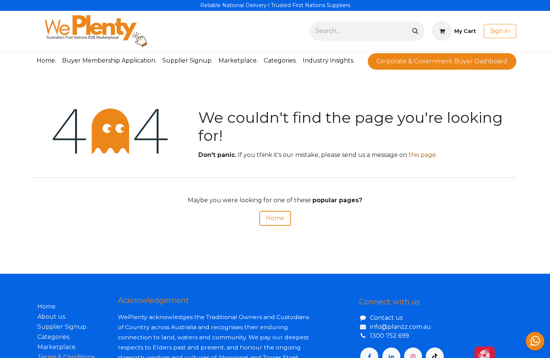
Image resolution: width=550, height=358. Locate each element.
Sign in (500, 30)
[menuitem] (46, 60)
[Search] (415, 31)
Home (275, 218)
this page (422, 154)
